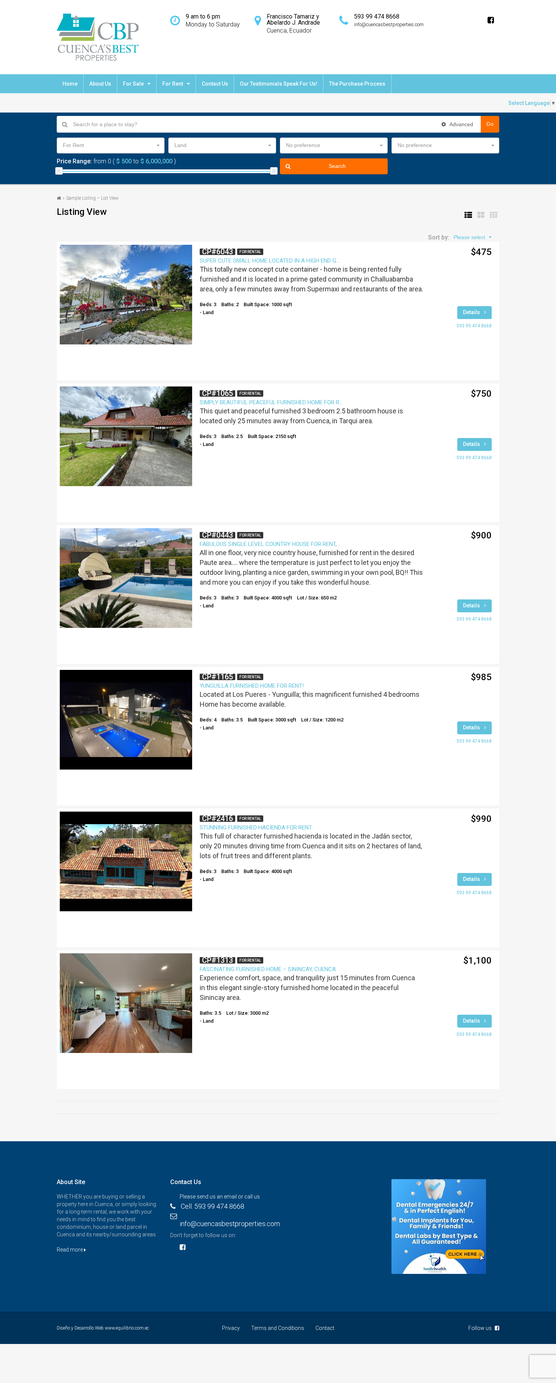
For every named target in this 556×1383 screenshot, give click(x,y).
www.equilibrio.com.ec (127, 1328)
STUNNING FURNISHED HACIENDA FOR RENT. (256, 827)
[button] (111, 145)
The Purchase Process (357, 84)
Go (490, 124)
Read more (70, 1250)
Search (337, 166)
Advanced (460, 124)
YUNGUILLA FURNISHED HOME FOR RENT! (252, 685)
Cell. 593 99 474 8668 (212, 1206)
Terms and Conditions (277, 1328)
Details (472, 312)
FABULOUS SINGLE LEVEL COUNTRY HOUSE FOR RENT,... (270, 544)
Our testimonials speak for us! (278, 84)
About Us (100, 84)
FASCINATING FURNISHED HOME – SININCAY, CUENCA (268, 969)
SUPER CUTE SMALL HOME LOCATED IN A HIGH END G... (270, 260)
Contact (324, 1328)
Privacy (231, 1328)
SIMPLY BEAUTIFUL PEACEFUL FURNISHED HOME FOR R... (271, 402)
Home (70, 84)
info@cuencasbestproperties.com (230, 1224)
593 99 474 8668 (474, 326)
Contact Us (215, 84)
